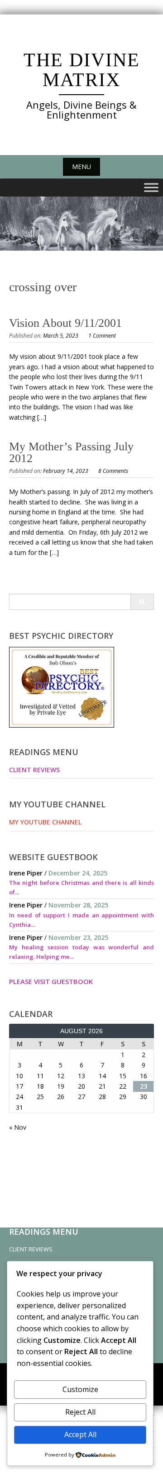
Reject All (80, 1412)
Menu (81, 166)
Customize (80, 1389)
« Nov (17, 1127)
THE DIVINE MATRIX (82, 70)
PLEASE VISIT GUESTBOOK (51, 981)
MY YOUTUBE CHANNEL (45, 822)
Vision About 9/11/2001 (65, 323)
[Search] (142, 602)
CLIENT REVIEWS (34, 769)
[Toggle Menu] (151, 187)
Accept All (80, 1434)
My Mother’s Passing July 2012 (71, 452)
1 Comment (102, 335)
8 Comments (113, 471)
